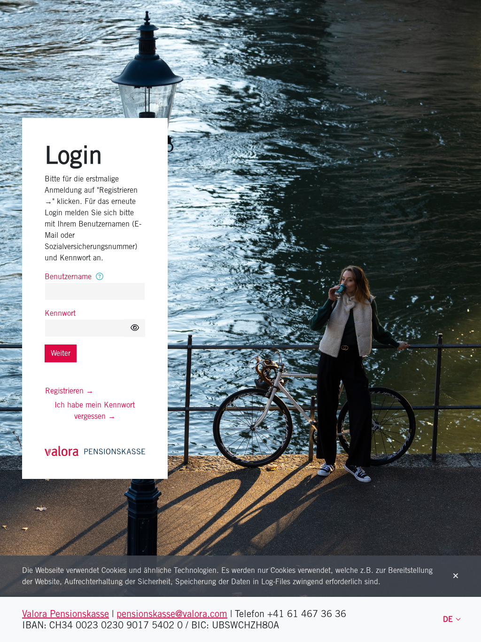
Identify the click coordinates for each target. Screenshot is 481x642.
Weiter (60, 353)
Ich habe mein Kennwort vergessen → (94, 410)
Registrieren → (69, 390)
